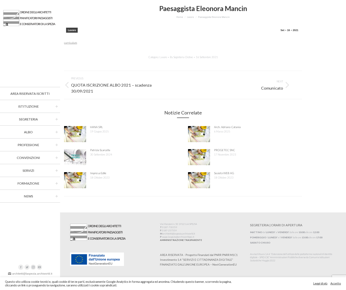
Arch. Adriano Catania (227, 127)
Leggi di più (320, 283)
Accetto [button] (335, 283)
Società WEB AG (224, 173)
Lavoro (72, 30)
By (181, 57)
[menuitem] (30, 93)
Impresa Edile (98, 173)
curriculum (70, 42)
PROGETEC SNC (224, 150)
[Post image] (75, 134)
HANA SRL (96, 127)
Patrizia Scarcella (100, 150)
